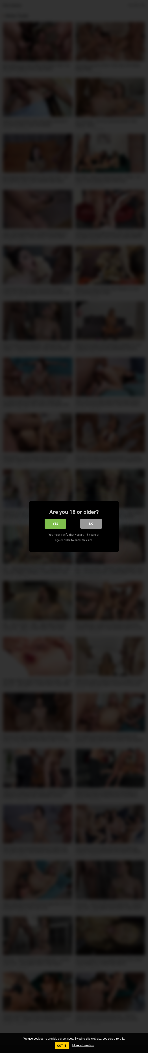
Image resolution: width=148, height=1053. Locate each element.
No (91, 523)
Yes (55, 523)
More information (83, 1045)
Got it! (62, 1045)
